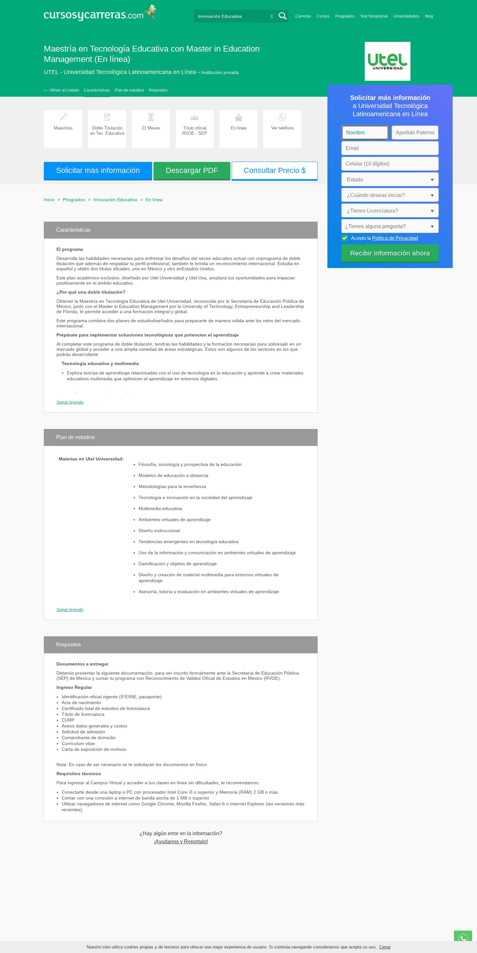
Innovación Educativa (115, 199)
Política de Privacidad (395, 238)
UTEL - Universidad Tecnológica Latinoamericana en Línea (120, 72)
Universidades (406, 16)
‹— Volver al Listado (61, 90)
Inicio (49, 199)
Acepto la (384, 238)
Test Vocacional (374, 16)
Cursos (323, 16)
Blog (429, 16)
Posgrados (344, 16)
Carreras (303, 16)
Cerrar (385, 947)
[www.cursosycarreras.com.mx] (100, 14)
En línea (154, 199)
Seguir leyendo (69, 402)
